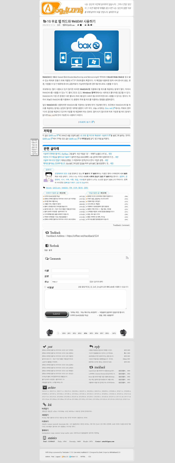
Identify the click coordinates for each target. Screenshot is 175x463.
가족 (67, 179)
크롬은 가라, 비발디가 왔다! (53, 204)
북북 (104, 424)
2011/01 (111, 399)
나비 (71, 424)
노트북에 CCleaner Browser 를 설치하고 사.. (109, 374)
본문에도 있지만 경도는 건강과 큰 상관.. (109, 362)
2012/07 (74, 396)
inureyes (50, 424)
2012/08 (67, 396)
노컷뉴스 (55, 411)
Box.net (108, 108)
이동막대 (34, 154)
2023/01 (45, 391)
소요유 (113, 424)
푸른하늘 (96, 433)
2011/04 (89, 399)
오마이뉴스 (72, 411)
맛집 (76, 179)
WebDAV (65, 187)
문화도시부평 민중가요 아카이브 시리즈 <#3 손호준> (57, 368)
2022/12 (53, 391)
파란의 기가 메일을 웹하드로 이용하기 (57, 157)
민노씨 (98, 424)
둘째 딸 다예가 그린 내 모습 (74, 182)
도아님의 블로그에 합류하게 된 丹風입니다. (55, 376)
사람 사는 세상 (63, 417)
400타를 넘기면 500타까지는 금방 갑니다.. (109, 356)
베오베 (62, 193)
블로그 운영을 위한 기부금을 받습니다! (56, 206)
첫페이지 (34, 143)
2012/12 (127, 394)
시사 (62, 179)
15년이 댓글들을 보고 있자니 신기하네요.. (109, 353)
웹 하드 (80, 187)
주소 (46, 281)
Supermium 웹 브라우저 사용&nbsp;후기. (109, 371)
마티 (94, 424)
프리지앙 (68, 426)
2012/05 (90, 396)
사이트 (75, 187)
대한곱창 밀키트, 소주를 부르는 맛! (52, 382)
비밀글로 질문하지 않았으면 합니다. (112, 312)
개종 (48, 417)
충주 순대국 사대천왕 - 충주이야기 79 (56, 211)
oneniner (57, 433)
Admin (47, 456)
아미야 (117, 424)
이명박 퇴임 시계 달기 (93, 201)
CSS (89, 456)
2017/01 (97, 394)
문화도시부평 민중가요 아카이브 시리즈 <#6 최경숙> (60, 219)
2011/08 (60, 399)
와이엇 (126, 424)
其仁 (67, 424)
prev (50, 333)
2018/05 (45, 394)
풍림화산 (63, 426)
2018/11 (120, 391)
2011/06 (75, 399)
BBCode (110, 287)
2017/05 (67, 394)
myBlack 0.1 (85, 452)
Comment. (126, 225)
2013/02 (112, 394)
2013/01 (120, 394)
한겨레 (82, 411)
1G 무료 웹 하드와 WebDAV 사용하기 (71, 21)
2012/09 (60, 396)
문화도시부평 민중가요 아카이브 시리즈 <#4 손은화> (57, 365)
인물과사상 (80, 417)
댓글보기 (34, 149)
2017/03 (82, 394)
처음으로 (34, 145)
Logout (58, 456)
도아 (58, 25)
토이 (59, 426)
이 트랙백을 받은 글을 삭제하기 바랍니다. (57, 214)
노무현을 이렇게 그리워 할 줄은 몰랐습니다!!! (101, 211)
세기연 (69, 417)
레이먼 (82, 424)
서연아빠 (108, 424)
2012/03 (97, 396)
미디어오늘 (61, 411)
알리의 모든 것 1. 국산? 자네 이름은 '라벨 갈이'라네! (60, 209)
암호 (46, 276)
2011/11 (127, 396)
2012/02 (105, 396)
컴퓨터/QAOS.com (69, 25)
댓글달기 (34, 152)
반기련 (57, 417)
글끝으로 (34, 147)
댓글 (46, 250)
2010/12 (118, 399)
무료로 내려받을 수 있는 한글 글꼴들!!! (56, 217)
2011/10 (45, 399)
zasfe (71, 433)
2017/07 (53, 394)
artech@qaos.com (108, 441)
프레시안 (77, 411)
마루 (91, 424)
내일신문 (49, 411)
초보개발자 (49, 426)
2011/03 (96, 399)
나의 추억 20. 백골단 (93, 204)
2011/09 (53, 399)
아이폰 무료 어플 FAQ (51, 201)
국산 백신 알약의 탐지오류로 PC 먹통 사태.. (109, 379)
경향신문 (44, 411)
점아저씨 (91, 433)
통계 (50, 250)
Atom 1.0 (74, 456)
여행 (72, 179)
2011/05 (82, 399)
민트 (101, 424)
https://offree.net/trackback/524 (82, 236)
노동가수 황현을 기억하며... (50, 362)
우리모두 (74, 417)
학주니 (73, 426)
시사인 (66, 411)
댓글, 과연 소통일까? (106, 315)
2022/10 (67, 391)
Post (52, 456)
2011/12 (119, 396)
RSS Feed (122, 257)
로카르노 (87, 424)
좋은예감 (34, 140)
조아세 (85, 417)
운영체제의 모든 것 (62, 173)
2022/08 (75, 391)
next (123, 333)
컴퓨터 (122, 176)
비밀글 (50, 287)
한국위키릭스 (88, 411)
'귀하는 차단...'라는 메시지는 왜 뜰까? (83, 312)
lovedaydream (46, 433)
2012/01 (112, 396)
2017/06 (60, 394)
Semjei (62, 433)
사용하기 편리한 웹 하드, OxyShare (55, 154)
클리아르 (55, 426)
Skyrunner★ (62, 424)
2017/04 (75, 394)
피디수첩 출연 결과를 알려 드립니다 (97, 219)
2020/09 (105, 391)
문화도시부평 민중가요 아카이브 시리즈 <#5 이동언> (57, 356)
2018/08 (127, 391)
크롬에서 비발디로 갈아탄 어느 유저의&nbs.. (109, 382)
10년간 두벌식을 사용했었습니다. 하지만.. (109, 359)
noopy (52, 433)
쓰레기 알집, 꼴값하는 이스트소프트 (98, 199)
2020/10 (97, 391)
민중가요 (52, 417)
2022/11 (60, 391)
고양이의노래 (76, 433)
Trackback (117, 225)
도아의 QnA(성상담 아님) (52, 196)
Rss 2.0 (65, 456)
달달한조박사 (76, 424)
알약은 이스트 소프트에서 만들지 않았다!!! (100, 196)
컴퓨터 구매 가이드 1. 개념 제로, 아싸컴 (99, 209)
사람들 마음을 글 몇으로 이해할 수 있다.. (109, 350)
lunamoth (55, 424)
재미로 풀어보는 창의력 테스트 (54, 163)
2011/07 (67, 399)
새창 (110, 154)
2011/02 (103, 399)
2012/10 (52, 396)
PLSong (44, 417)
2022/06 (90, 391)
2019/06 (112, 391)
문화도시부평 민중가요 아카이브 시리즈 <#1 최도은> (57, 373)
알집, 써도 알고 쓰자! (93, 214)
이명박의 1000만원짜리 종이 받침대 (98, 206)
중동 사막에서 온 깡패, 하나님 (96, 217)
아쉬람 (122, 424)
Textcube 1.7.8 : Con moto (71, 452)
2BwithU (44, 424)
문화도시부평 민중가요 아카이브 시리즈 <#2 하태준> (57, 371)
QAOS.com (52, 135)
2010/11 (126, 399)
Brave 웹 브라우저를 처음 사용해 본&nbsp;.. (109, 377)
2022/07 (82, 391)
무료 (70, 187)
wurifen (67, 433)
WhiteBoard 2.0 (115, 452)
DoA (100, 452)
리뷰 (81, 179)
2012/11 (45, 396)
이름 (46, 270)
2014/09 (105, 394)
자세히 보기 (85, 122)
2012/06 (82, 396)
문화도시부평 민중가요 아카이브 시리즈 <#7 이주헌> (60, 199)
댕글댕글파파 (84, 433)
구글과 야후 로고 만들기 (51, 160)
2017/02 (90, 394)
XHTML (82, 456)
